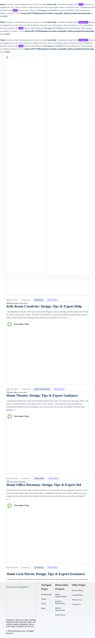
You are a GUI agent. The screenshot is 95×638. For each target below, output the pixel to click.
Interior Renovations (60, 609)
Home (43, 599)
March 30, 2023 (12, 300)
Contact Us (76, 604)
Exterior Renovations (60, 602)
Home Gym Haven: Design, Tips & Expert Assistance (46, 574)
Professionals (46, 594)
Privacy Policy (77, 590)
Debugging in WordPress (48, 10)
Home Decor (60, 615)
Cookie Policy (77, 595)
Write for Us (77, 600)
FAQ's (43, 604)
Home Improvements (60, 595)
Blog (43, 608)
